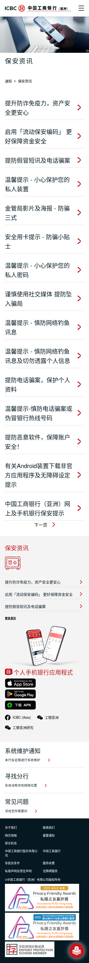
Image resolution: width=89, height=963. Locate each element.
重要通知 (49, 835)
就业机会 (11, 843)
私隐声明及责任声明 (18, 871)
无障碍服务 (50, 871)
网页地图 (11, 835)
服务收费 (49, 863)
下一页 (40, 525)
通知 (8, 80)
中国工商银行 (52, 851)
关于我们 (11, 827)
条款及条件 (12, 863)
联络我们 (49, 827)
